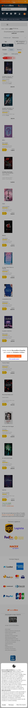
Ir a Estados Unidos (14, 356)
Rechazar (11, 704)
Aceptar (4, 704)
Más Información (21, 704)
